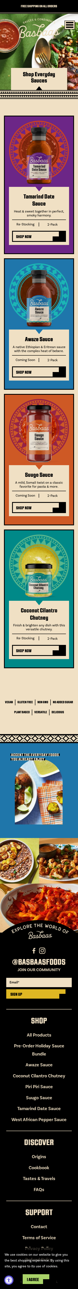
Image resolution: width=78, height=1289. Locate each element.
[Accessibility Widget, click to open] (9, 1280)
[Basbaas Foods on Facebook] (34, 951)
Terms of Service (39, 1238)
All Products (39, 1035)
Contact (39, 1227)
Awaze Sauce (39, 339)
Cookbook (39, 1168)
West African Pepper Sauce (39, 1120)
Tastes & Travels (39, 1179)
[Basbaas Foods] (39, 28)
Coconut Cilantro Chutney (39, 614)
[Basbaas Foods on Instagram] (42, 951)
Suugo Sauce (39, 475)
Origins (39, 1157)
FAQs (39, 1190)
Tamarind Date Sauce (39, 200)
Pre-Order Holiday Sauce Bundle (39, 1050)
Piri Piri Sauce (39, 1087)
